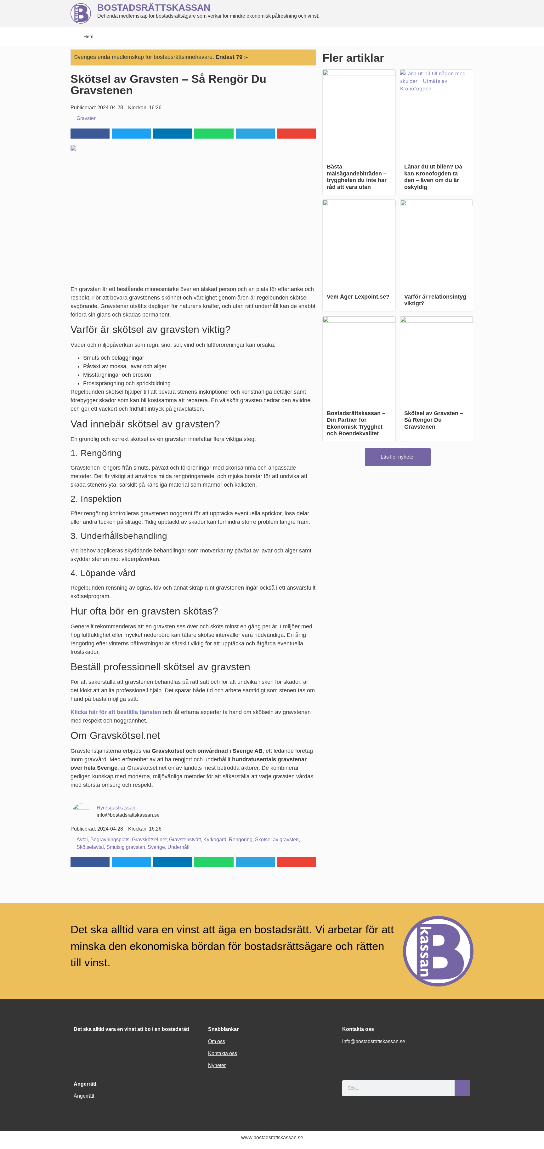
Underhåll (178, 847)
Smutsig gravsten (125, 847)
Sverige (156, 847)
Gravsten (86, 118)
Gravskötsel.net (149, 839)
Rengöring (240, 839)
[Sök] (462, 1088)
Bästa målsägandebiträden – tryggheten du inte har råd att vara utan (357, 176)
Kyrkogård (214, 839)
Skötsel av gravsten (277, 839)
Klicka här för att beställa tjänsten (116, 712)
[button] (90, 134)
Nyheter (217, 1065)
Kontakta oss (222, 1053)
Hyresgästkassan (116, 807)
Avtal (82, 839)
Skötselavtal (90, 847)
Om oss (216, 1041)
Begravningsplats (109, 839)
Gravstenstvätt (185, 839)
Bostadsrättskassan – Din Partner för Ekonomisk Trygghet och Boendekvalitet (356, 423)
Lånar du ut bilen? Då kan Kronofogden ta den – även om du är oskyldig (433, 176)
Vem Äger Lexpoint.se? (358, 297)
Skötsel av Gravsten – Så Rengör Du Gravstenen (433, 420)
